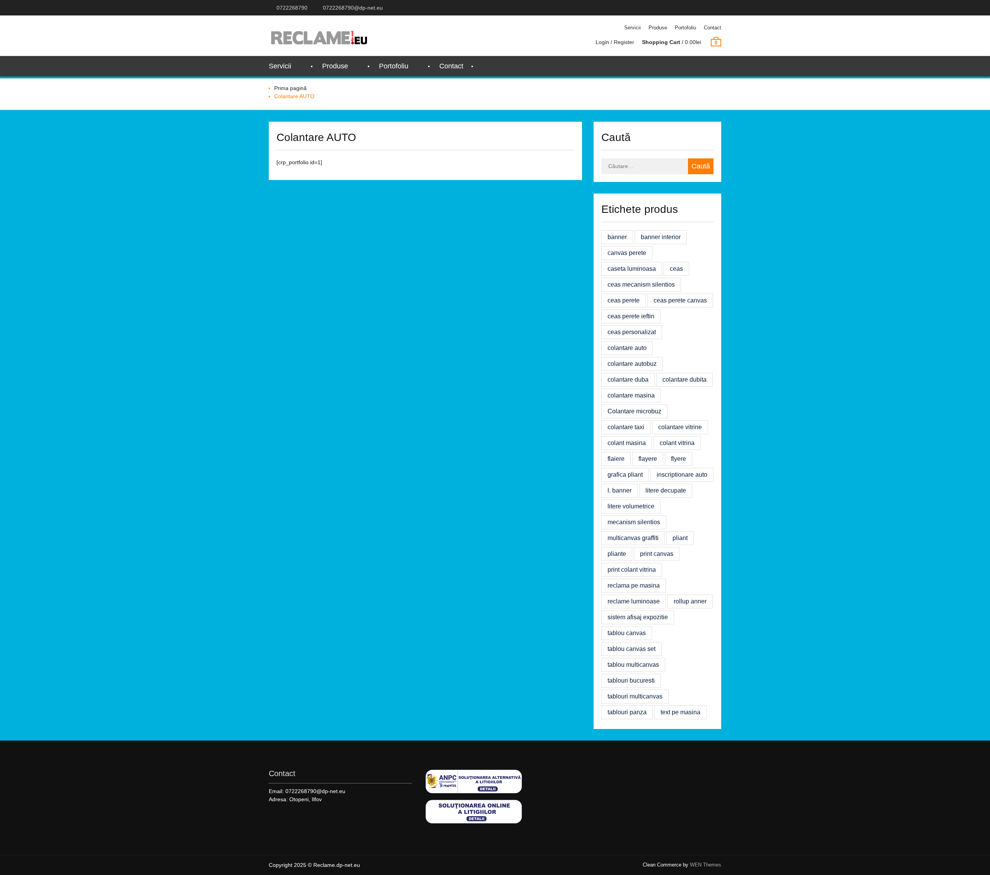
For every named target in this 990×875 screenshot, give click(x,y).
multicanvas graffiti (633, 538)
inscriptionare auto (682, 474)
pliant (680, 538)
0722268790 (292, 8)
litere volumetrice (631, 506)
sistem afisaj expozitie (638, 617)
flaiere (616, 458)
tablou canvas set (631, 649)
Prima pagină (290, 88)
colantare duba (628, 379)
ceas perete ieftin (631, 316)
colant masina (627, 443)
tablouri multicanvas (635, 696)
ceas (676, 268)
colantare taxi (626, 427)
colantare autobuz (632, 363)
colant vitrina (677, 443)
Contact (712, 28)
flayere (647, 458)
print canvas (656, 553)
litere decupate (665, 490)
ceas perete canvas (680, 300)
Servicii (632, 28)
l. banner (620, 490)
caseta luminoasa (632, 268)
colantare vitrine (680, 427)
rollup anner (690, 601)
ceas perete (624, 300)
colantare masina (631, 395)
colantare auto (627, 348)
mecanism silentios (634, 522)
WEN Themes (705, 865)
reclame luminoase (634, 601)
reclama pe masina (634, 585)
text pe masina (680, 712)
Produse (658, 28)
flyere (678, 458)
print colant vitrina (632, 569)
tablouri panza (627, 712)
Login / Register (615, 42)
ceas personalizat (632, 332)
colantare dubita (684, 379)
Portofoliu (685, 28)
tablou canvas (627, 633)
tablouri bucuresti (631, 680)
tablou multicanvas (633, 664)
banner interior (661, 237)
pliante (617, 553)
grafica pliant (625, 474)
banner (617, 237)
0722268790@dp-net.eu (353, 8)
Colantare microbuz (634, 411)
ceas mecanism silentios (641, 284)
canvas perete (627, 253)
